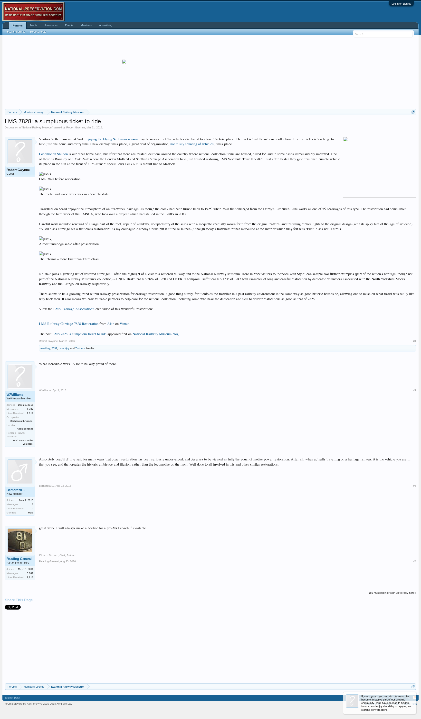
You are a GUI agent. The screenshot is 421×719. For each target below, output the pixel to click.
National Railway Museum (37, 127)
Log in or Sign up (401, 3)
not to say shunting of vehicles (192, 144)
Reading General (19, 559)
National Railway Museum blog (156, 334)
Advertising (105, 25)
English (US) (12, 696)
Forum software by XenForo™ (38, 702)
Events (69, 25)
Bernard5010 (16, 490)
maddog (45, 348)
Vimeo (124, 323)
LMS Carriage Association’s (74, 308)
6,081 (30, 573)
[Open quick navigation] (413, 112)
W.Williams (15, 394)
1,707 (30, 409)
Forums (18, 25)
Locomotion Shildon (53, 154)
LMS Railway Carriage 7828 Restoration (68, 323)
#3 (414, 485)
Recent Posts (38, 31)
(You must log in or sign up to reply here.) (392, 592)
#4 (414, 561)
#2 (414, 390)
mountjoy (64, 348)
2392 (54, 348)
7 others (80, 348)
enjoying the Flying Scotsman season (111, 139)
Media (33, 25)
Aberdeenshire (25, 428)
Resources (51, 25)
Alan (110, 323)
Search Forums (16, 31)
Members (86, 25)
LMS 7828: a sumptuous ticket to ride (79, 334)
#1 (414, 341)
